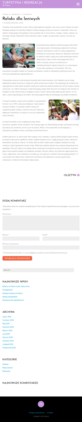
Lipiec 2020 (6, 317)
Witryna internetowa (10, 244)
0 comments (27, 14)
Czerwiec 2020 (8, 320)
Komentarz (6, 214)
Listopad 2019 (7, 344)
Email (45, 235)
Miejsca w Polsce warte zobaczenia (15, 286)
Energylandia (7, 290)
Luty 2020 (6, 334)
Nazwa (5, 235)
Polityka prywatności (37, 413)
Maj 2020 (6, 324)
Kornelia (6, 14)
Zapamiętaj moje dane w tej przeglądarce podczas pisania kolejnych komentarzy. (36, 253)
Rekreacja (16, 14)
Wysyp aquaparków (9, 297)
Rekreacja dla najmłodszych (13, 300)
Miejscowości (7, 368)
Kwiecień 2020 (8, 327)
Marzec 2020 (7, 330)
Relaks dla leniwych (21, 19)
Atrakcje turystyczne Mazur (12, 293)
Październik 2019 (9, 348)
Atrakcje (5, 364)
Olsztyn (71, 175)
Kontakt (50, 413)
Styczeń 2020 (7, 337)
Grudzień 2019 (8, 341)
